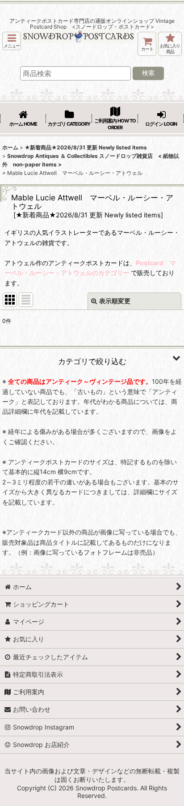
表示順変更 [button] (114, 301)
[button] (11, 41)
